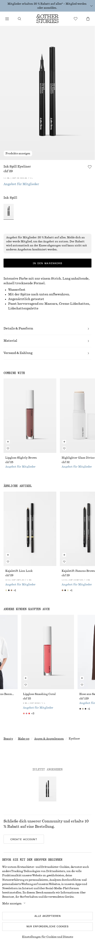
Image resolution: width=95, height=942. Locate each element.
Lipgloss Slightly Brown (21, 457)
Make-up (23, 738)
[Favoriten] (75, 19)
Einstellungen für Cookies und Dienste (47, 937)
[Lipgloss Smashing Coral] (47, 652)
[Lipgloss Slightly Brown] (30, 415)
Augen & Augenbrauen (49, 738)
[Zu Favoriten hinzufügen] (89, 167)
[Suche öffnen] (19, 19)
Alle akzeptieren (47, 916)
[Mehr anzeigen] (91, 6)
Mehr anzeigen (12, 903)
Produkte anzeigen (18, 153)
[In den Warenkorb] (8, 441)
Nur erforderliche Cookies (47, 926)
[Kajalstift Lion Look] (30, 529)
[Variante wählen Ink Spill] (9, 211)
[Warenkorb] (88, 19)
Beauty (8, 738)
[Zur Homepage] (47, 19)
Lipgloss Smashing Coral (39, 694)
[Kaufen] (7, 19)
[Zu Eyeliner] (47, 788)
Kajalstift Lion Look (18, 571)
